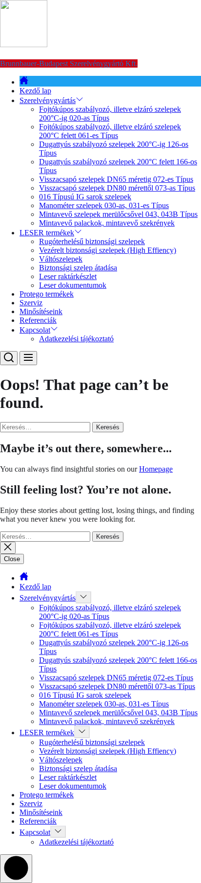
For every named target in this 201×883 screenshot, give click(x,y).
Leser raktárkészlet (68, 276)
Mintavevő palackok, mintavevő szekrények (107, 223)
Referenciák (38, 320)
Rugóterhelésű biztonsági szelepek (92, 241)
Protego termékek (47, 294)
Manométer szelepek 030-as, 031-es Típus (104, 205)
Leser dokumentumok (72, 285)
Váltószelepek (60, 259)
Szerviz (31, 303)
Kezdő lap (35, 91)
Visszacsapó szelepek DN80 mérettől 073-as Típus (117, 188)
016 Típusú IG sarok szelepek (85, 197)
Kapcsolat (35, 330)
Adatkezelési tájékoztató (76, 339)
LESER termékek (47, 233)
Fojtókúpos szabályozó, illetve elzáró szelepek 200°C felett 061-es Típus (110, 131)
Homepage (156, 469)
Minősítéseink (41, 311)
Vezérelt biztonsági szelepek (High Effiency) (107, 250)
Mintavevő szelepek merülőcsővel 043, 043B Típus (118, 214)
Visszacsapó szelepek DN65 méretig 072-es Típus (116, 179)
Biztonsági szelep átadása (78, 268)
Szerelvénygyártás (48, 100)
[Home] (24, 82)
